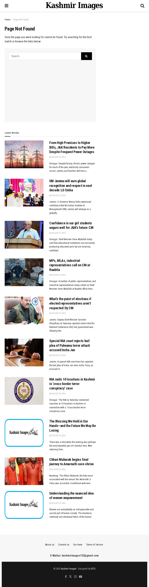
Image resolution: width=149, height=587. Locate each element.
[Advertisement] (50, 89)
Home (7, 19)
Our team (77, 544)
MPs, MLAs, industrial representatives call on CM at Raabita (69, 265)
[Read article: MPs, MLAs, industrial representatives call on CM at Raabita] (24, 272)
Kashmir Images (68, 568)
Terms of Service (94, 544)
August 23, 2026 (58, 157)
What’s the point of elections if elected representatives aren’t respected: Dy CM (70, 303)
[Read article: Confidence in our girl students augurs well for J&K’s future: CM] (24, 235)
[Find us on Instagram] (75, 577)
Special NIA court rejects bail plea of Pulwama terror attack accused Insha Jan (69, 345)
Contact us (63, 544)
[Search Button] (142, 6)
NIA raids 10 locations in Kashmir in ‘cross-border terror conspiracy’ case (72, 383)
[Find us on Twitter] (70, 577)
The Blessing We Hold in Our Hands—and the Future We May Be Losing (72, 425)
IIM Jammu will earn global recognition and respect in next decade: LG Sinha (70, 185)
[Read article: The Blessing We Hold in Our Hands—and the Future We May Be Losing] (24, 433)
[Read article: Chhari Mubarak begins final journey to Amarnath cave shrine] (24, 471)
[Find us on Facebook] (66, 577)
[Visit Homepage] (74, 6)
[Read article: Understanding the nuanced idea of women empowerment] (24, 505)
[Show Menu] (6, 6)
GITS (93, 568)
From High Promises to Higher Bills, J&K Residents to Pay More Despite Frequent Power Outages (71, 147)
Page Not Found (21, 19)
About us (49, 544)
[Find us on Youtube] (80, 577)
